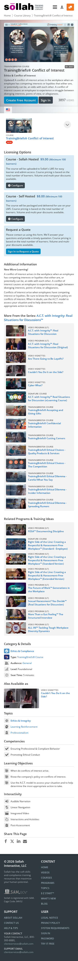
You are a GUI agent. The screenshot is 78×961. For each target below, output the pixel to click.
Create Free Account (21, 100)
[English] (8, 110)
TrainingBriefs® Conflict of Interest (53, 15)
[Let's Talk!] (70, 7)
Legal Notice (49, 917)
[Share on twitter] (12, 841)
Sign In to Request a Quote (23, 251)
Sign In (46, 100)
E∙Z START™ (47, 893)
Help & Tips (11, 928)
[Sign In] (62, 7)
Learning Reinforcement (24, 726)
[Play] (67, 124)
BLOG (44, 903)
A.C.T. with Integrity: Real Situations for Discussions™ (38, 318)
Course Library (22, 15)
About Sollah (13, 917)
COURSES (46, 877)
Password (47, 938)
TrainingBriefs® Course (30, 657)
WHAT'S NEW (48, 898)
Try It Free (47, 943)
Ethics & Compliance (22, 651)
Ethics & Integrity (21, 720)
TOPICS (45, 888)
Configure (17, 185)
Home (7, 15)
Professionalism (19, 732)
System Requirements (55, 928)
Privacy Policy (50, 923)
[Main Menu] (52, 7)
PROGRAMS (47, 883)
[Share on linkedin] (18, 841)
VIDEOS (45, 872)
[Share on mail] (25, 841)
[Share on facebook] (5, 841)
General (27, 663)
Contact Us (11, 923)
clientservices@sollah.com (18, 943)
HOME (44, 867)
